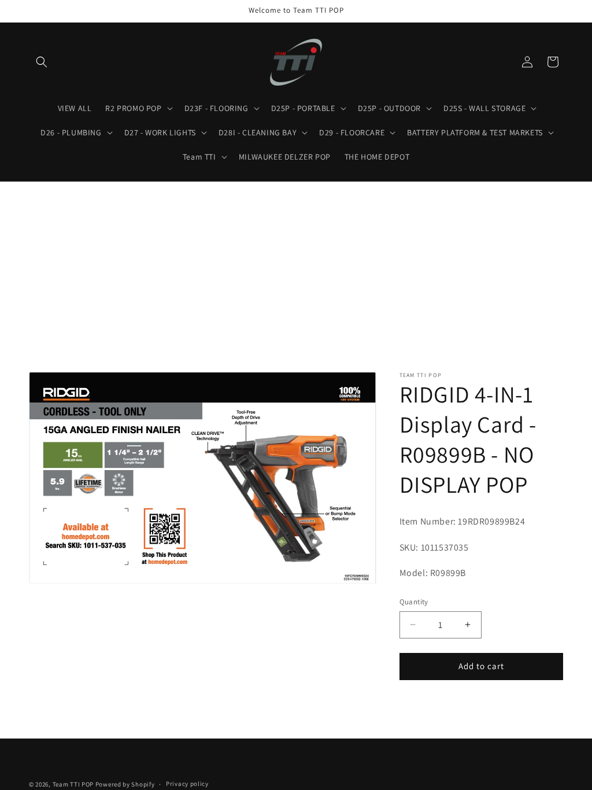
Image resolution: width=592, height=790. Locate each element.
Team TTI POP (73, 784)
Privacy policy (187, 784)
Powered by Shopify (125, 784)
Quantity (413, 602)
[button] (41, 62)
